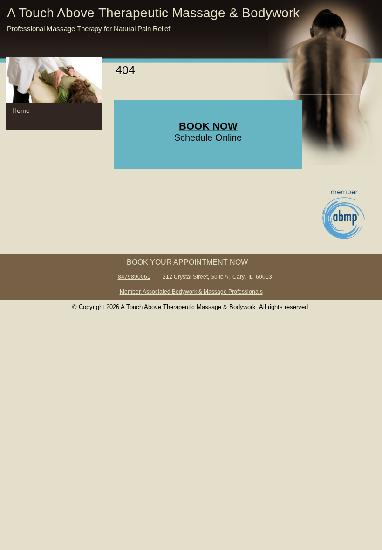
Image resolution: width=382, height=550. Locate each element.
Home (21, 110)
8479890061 (134, 277)
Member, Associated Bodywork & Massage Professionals (191, 292)
